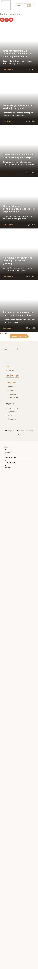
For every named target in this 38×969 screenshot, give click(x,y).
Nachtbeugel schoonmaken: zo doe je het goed (18, 107)
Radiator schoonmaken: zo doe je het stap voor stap (18, 313)
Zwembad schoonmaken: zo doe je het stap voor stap (18, 156)
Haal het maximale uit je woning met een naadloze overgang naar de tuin (17, 53)
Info (7, 366)
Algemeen (10, 404)
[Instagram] (17, 376)
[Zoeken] (29, 5)
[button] (2, 20)
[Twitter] (12, 376)
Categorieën (11, 382)
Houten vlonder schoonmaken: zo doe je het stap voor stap (18, 209)
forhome (19, 435)
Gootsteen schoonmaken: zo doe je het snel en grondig (17, 260)
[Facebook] (8, 376)
